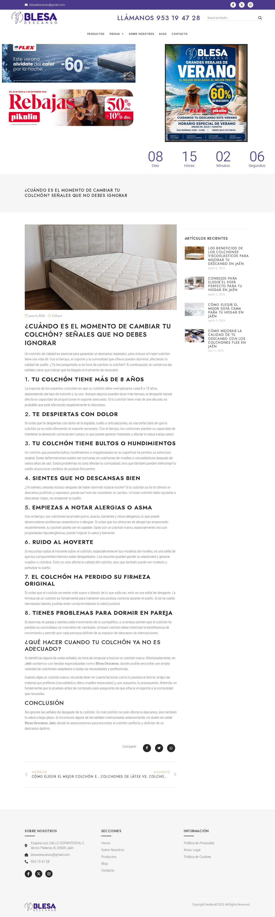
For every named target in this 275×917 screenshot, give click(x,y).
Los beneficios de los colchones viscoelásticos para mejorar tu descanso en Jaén (228, 256)
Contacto (180, 34)
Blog (163, 34)
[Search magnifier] (260, 18)
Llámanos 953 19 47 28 (159, 18)
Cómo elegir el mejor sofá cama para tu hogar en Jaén (226, 310)
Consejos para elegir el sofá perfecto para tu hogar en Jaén (225, 284)
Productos (95, 34)
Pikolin (115, 34)
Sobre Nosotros (141, 34)
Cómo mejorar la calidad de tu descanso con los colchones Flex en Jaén (227, 339)
